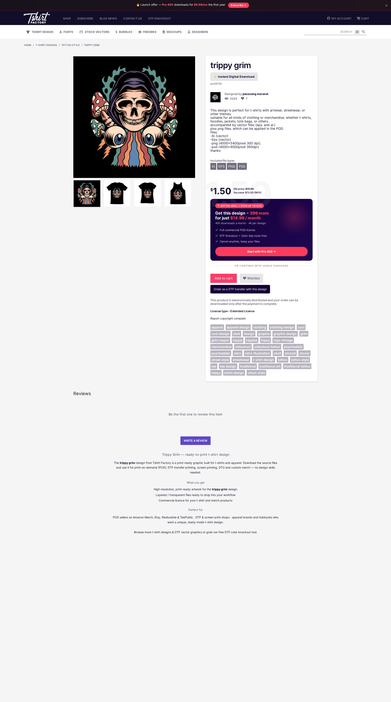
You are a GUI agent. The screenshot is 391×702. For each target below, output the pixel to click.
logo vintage (283, 340)
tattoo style (300, 360)
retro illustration (257, 353)
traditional (248, 366)
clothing (259, 327)
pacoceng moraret (255, 94)
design (249, 334)
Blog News (108, 18)
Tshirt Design (42, 32)
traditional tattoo (297, 366)
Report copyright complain (228, 318)
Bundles (125, 32)
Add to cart (224, 278)
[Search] (363, 31)
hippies (251, 340)
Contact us (132, 18)
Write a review (195, 440)
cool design (220, 334)
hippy (265, 340)
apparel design (238, 327)
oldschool (243, 347)
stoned (290, 353)
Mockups (173, 32)
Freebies (149, 32)
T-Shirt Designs (46, 45)
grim (303, 334)
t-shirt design (263, 360)
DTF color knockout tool (240, 532)
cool (301, 327)
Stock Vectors (96, 32)
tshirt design (234, 373)
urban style (256, 373)
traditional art (269, 366)
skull (277, 353)
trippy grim (92, 45)
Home (27, 45)
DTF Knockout (159, 18)
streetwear (241, 360)
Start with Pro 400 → (261, 251)
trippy (216, 373)
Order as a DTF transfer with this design (240, 289)
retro (237, 353)
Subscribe (85, 18)
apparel (217, 327)
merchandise (221, 347)
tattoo (282, 360)
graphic (264, 334)
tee (213, 366)
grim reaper (220, 340)
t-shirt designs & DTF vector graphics (177, 532)
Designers (199, 32)
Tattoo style (70, 45)
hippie (237, 340)
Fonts (68, 32)
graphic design (285, 334)
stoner (304, 353)
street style (220, 360)
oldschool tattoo (267, 347)
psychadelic (293, 347)
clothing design (282, 327)
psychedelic (220, 353)
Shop (67, 18)
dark (236, 334)
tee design (228, 366)
